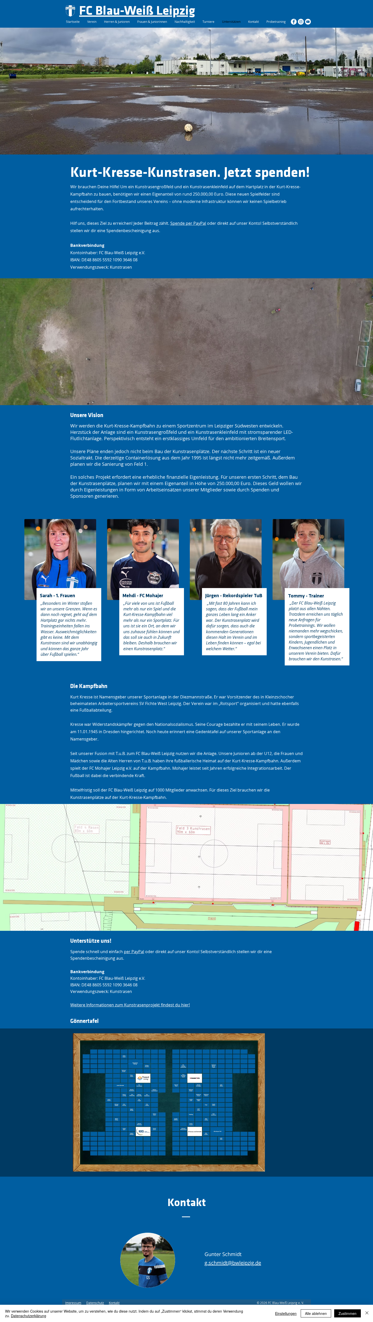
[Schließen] (367, 1313)
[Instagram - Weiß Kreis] (301, 22)
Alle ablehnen (316, 1313)
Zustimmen (347, 1313)
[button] (169, 1102)
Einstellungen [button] (286, 1313)
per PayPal (134, 951)
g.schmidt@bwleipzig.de (233, 1262)
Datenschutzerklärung (28, 1315)
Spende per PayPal (188, 223)
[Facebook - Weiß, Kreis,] (294, 22)
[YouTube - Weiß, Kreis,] (308, 22)
